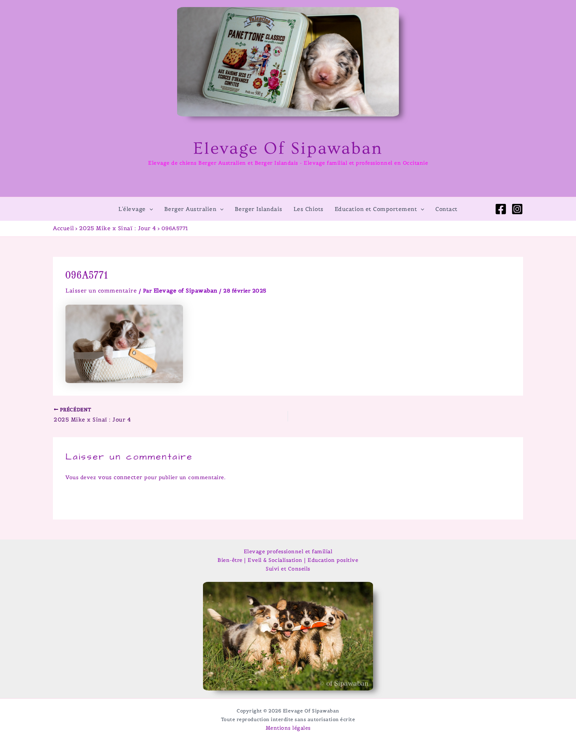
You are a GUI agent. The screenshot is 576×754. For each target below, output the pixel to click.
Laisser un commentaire (101, 290)
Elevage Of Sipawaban (288, 148)
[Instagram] (517, 209)
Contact (446, 209)
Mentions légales (288, 728)
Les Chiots (308, 209)
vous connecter (120, 477)
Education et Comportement (376, 209)
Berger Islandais (259, 209)
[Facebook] (501, 209)
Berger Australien (190, 209)
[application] (149, 209)
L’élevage (132, 209)
